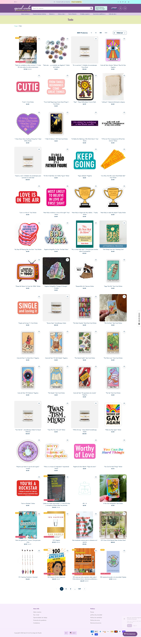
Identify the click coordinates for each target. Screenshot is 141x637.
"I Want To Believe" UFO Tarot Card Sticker (56, 139)
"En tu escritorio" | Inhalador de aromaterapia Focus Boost (85, 66)
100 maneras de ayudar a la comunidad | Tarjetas (113, 577)
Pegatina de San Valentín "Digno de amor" (84, 467)
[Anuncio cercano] (128, 2)
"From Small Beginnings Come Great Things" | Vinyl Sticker (56, 103)
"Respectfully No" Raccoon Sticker (85, 286)
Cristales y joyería (84, 14)
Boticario (51, 14)
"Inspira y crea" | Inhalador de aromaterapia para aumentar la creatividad (28, 177)
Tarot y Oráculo (72, 14)
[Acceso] (120, 8)
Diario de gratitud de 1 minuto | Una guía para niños (28, 541)
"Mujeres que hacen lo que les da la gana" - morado (28, 467)
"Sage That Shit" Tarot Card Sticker (113, 286)
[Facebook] (118, 2)
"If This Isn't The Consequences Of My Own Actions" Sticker (113, 140)
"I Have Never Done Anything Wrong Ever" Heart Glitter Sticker (28, 140)
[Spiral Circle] (22, 8)
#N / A (85, 503)
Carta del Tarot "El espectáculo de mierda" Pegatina (84, 394)
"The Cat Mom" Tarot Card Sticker (113, 323)
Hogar (16, 26)
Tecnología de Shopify (35, 633)
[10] (113, 525)
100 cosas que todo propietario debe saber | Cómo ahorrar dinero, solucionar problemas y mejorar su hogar (85, 578)
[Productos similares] (39, 39)
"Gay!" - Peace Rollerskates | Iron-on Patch (84, 102)
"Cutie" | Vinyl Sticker (28, 102)
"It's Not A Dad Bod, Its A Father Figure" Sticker (56, 176)
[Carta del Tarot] (28, 342)
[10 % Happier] (56, 525)
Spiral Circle (27, 633)
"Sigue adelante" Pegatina (85, 176)
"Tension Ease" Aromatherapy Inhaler (56, 323)
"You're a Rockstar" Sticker (28, 503)
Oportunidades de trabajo (40, 617)
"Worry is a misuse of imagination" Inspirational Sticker (56, 467)
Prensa (92, 612)
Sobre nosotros (25, 14)
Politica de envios (95, 620)
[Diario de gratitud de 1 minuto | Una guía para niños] (28, 525)
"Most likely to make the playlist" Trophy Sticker (113, 213)
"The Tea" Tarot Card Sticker (113, 393)
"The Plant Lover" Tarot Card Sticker (113, 358)
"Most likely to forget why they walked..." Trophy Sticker (85, 213)
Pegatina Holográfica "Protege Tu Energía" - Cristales (56, 287)
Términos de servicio (95, 623)
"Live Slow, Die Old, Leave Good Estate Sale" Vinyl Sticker (113, 177)
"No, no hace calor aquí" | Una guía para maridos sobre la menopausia (84, 250)
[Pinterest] (123, 2)
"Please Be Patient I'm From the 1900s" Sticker (27, 286)
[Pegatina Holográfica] (56, 271)
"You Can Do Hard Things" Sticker (113, 467)
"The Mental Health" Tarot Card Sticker (84, 358)
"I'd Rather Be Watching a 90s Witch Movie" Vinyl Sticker (84, 140)
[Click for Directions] (101, 8)
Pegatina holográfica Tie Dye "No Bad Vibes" (56, 249)
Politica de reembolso (96, 617)
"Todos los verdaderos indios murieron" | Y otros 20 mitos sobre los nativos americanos (28, 66)
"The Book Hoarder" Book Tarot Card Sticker (85, 323)
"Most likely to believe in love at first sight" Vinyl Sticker (56, 213)
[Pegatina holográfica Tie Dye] (56, 234)
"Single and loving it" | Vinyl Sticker (28, 323)
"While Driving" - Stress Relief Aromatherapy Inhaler (85, 431)
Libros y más (61, 14)
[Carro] (125, 8)
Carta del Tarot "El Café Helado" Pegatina (56, 358)
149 (79, 589)
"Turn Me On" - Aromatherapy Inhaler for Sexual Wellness (28, 431)
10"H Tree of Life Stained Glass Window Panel (113, 540)
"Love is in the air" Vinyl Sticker (27, 213)
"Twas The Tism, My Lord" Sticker (56, 430)
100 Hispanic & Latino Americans (56, 577)
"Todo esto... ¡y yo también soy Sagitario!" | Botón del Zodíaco (56, 66)
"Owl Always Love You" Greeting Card (113, 249)
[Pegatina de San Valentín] (84, 451)
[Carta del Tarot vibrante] (113, 49)
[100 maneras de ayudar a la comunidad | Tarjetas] (113, 561)
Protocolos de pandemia (39, 620)
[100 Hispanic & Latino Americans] (56, 561)
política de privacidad (96, 615)
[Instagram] (121, 2)
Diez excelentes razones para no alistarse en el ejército (84, 541)
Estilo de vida (112, 14)
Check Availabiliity (42, 2)
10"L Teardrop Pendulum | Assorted (27, 577)
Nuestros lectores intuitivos (39, 14)
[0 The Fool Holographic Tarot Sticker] (113, 488)
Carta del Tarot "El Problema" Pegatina (28, 393)
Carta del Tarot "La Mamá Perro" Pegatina (28, 358)
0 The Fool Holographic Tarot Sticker (113, 503)
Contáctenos (36, 623)
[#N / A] (84, 488)
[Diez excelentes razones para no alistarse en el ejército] (84, 525)
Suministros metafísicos (99, 14)
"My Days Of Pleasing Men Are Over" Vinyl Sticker (28, 249)
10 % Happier (56, 540)
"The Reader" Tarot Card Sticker (56, 393)
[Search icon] (91, 8)
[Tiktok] (125, 2)
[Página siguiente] (84, 589)
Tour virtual (36, 615)
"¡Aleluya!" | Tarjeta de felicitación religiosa (113, 102)
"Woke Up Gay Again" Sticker (113, 430)
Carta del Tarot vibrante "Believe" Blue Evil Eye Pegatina (113, 66)
